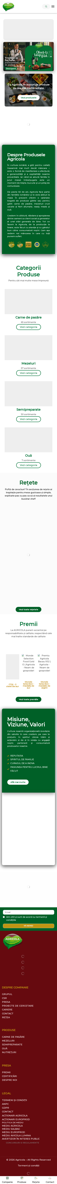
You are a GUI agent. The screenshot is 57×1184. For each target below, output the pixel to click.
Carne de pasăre (29, 317)
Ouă (28, 455)
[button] (46, 6)
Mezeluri (28, 363)
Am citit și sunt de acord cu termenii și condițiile (26, 918)
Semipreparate (29, 409)
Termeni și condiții (28, 1165)
